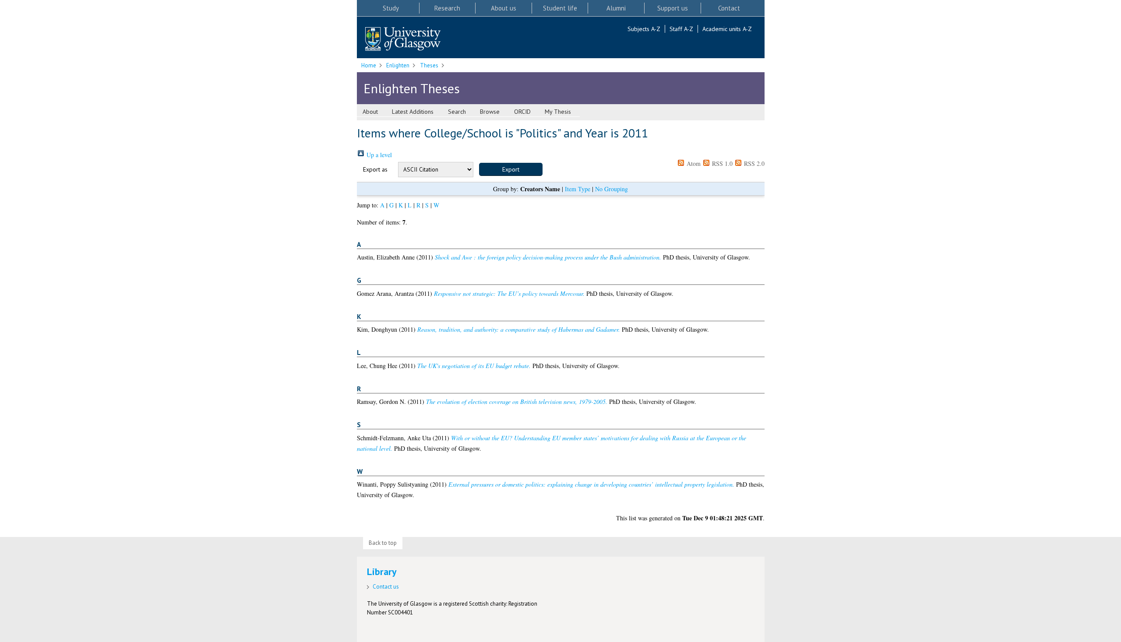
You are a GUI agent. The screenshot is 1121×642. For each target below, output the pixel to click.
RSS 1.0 (721, 163)
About (370, 112)
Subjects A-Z (643, 29)
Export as (375, 169)
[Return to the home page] (403, 39)
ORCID (522, 112)
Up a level (378, 155)
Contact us (386, 586)
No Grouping (611, 189)
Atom (693, 163)
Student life (560, 8)
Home (368, 65)
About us (503, 8)
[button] (511, 169)
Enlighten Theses (411, 88)
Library (382, 571)
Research (447, 8)
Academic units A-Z (727, 29)
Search (457, 112)
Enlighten (397, 65)
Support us (672, 8)
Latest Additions (413, 112)
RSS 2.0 (753, 163)
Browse (490, 112)
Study (391, 8)
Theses (429, 65)
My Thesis (558, 112)
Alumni (616, 8)
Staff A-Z (681, 29)
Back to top (383, 543)
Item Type (577, 189)
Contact (729, 8)
